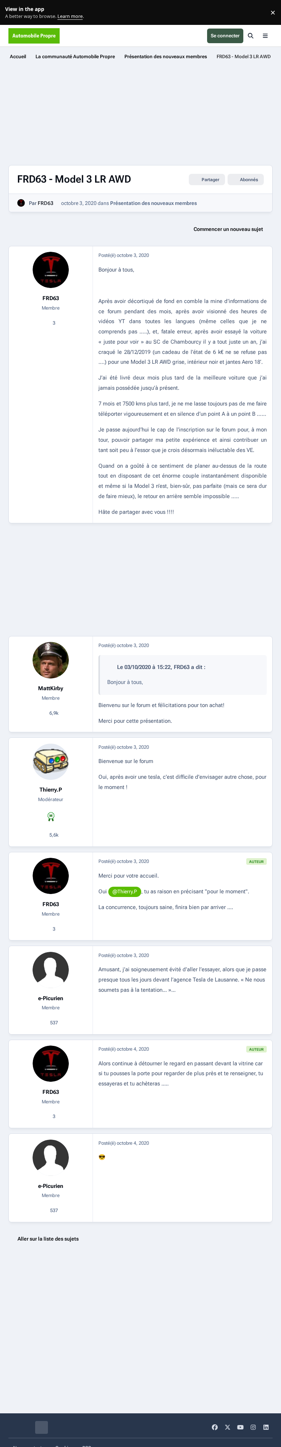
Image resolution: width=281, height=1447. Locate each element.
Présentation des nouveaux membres (153, 203)
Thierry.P (51, 789)
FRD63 (45, 203)
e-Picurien (50, 998)
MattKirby (50, 688)
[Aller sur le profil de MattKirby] (51, 660)
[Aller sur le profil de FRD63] (21, 203)
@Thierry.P (124, 891)
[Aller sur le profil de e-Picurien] (51, 970)
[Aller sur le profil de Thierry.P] (51, 762)
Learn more (14, 12)
